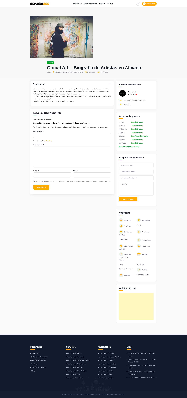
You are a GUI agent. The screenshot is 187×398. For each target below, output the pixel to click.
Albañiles (127, 226)
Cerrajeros (145, 232)
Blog (33, 371)
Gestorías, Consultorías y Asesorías (125, 257)
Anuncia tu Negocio (90, 3)
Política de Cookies (38, 360)
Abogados (127, 220)
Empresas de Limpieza (126, 247)
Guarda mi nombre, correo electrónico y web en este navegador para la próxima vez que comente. (73, 181)
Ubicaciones (76, 3)
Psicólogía (140, 264)
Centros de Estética (125, 233)
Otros (121, 264)
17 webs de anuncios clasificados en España (141, 354)
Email (75, 171)
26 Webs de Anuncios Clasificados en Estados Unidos (142, 360)
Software (145, 270)
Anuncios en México (106, 360)
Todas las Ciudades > (75, 378)
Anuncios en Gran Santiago (77, 371)
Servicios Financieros (126, 269)
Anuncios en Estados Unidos (109, 357)
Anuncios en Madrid (74, 353)
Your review (38, 145)
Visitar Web (127, 104)
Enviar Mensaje (128, 199)
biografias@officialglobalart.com (134, 100)
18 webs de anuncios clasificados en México (141, 366)
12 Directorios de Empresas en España (142, 377)
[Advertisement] (136, 306)
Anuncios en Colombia (107, 367)
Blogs (49, 72)
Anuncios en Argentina (107, 364)
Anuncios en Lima (73, 374)
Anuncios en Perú (105, 374)
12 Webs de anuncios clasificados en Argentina (141, 372)
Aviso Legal (35, 353)
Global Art (132, 92)
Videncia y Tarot (143, 275)
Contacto (34, 364)
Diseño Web (123, 239)
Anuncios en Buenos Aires (76, 364)
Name (36, 171)
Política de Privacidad (39, 357)
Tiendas (127, 275)
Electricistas (146, 240)
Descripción (39, 84)
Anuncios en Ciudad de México (78, 360)
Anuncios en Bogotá (74, 367)
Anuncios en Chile (105, 371)
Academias (146, 220)
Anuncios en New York (75, 357)
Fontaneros (146, 246)
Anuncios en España (106, 353)
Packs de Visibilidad (106, 3)
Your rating (38, 141)
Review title (38, 131)
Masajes (145, 254)
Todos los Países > (106, 378)
